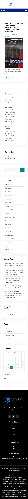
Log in (6, 328)
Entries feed (8, 331)
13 (17, 362)
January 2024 (10, 110)
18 (11, 365)
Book (14, 434)
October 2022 (10, 136)
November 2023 (10, 114)
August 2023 (10, 121)
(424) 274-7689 (14, 413)
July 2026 (9, 100)
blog (7, 156)
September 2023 (11, 119)
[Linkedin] (13, 416)
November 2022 (10, 133)
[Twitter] (6, 77)
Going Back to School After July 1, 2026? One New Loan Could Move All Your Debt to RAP (14, 272)
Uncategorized (10, 158)
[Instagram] (17, 416)
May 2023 (9, 128)
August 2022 (10, 140)
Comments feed (9, 335)
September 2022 (11, 138)
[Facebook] (9, 416)
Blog (14, 431)
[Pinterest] (13, 77)
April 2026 (9, 107)
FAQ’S (14, 428)
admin (17, 34)
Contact (14, 437)
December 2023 (10, 112)
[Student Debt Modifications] (14, 4)
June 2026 (9, 102)
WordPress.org (9, 339)
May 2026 (9, 105)
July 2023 (9, 124)
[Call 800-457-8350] (23, 10)
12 (14, 362)
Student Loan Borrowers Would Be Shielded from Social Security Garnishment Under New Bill (14, 265)
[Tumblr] (10, 77)
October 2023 (10, 117)
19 (14, 365)
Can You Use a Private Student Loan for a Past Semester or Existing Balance (13, 280)
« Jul (5, 378)
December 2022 (10, 131)
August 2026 (10, 98)
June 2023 (9, 126)
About (14, 426)
